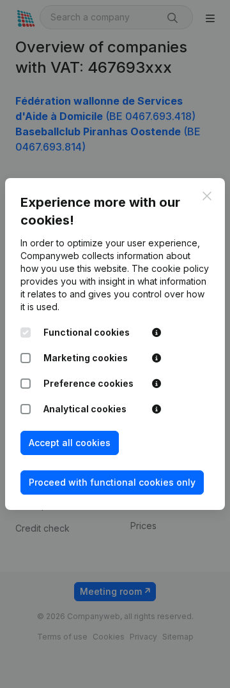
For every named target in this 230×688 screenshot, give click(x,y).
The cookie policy (170, 268)
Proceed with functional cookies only (112, 482)
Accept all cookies (70, 442)
